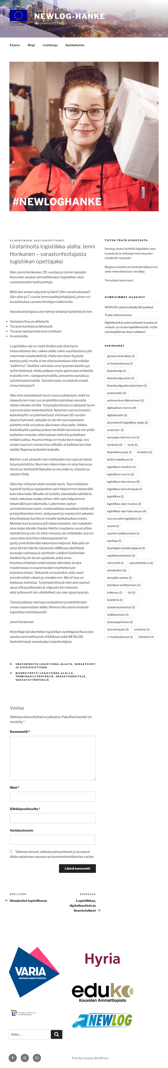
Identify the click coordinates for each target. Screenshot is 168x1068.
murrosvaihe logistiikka (124, 518)
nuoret (113, 526)
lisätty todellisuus (120, 459)
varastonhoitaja (71, 676)
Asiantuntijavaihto (120, 378)
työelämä (115, 600)
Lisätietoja (50, 45)
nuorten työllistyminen (123, 533)
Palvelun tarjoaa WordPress (90, 1058)
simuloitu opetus (119, 577)
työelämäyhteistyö (121, 607)
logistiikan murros (120, 474)
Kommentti (20, 732)
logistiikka (115, 496)
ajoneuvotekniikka (121, 356)
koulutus (144, 452)
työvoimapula (118, 629)
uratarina (142, 629)
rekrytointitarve (141, 563)
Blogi (31, 45)
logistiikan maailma (121, 467)
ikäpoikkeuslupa (119, 452)
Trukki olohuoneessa (118, 315)
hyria (133, 444)
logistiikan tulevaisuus (123, 481)
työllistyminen (118, 614)
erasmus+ (115, 430)
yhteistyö (146, 636)
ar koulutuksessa (120, 363)
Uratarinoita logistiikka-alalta (44, 664)
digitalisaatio (117, 415)
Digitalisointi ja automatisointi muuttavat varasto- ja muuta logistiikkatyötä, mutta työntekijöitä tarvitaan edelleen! (131, 327)
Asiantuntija (116, 370)
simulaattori (116, 570)
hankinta (114, 444)
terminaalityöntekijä (35, 676)
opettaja (114, 540)
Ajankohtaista (74, 45)
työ (131, 592)
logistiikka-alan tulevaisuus (126, 511)
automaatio (116, 393)
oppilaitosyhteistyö (121, 555)
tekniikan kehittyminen (124, 585)
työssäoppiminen (120, 622)
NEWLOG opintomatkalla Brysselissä (129, 307)
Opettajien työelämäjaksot (126, 548)
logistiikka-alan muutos (124, 503)
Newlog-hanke (70, 16)
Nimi (14, 788)
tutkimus (114, 592)
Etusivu (15, 45)
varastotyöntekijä (32, 679)
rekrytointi (115, 563)
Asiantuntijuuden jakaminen (127, 385)
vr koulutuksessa (120, 636)
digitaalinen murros (121, 407)
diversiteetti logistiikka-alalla (44, 673)
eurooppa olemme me (123, 437)
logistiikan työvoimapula (124, 489)
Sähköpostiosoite (25, 809)
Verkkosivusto (21, 830)
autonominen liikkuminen (125, 400)
